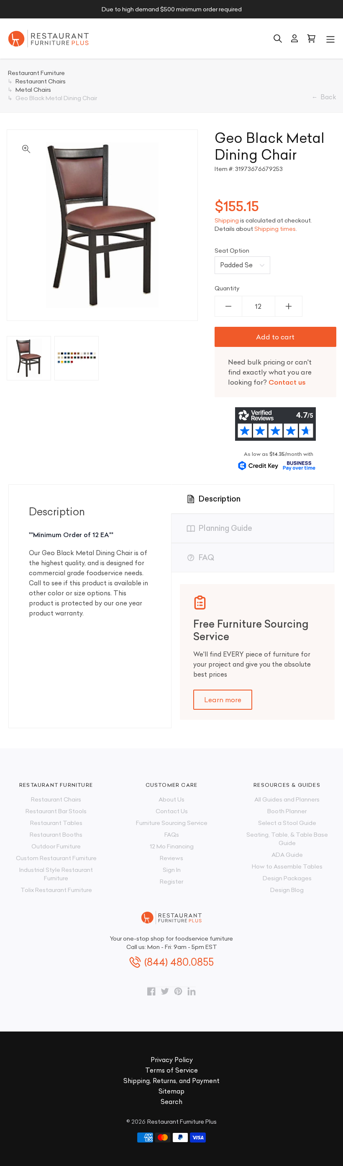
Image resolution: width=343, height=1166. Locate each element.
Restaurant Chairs (56, 799)
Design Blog (287, 890)
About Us (171, 799)
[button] (330, 38)
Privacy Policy (172, 1060)
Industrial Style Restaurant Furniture (56, 874)
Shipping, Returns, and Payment (171, 1081)
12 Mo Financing (172, 846)
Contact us (287, 382)
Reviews (171, 858)
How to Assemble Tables (287, 866)
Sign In (172, 870)
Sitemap (171, 1091)
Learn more (222, 699)
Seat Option (232, 250)
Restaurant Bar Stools (56, 811)
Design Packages (287, 878)
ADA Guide (287, 854)
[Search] (277, 38)
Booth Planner (287, 811)
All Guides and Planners (287, 799)
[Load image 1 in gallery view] (29, 358)
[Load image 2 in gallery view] (76, 358)
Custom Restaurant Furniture (56, 858)
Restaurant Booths (56, 834)
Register (171, 881)
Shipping (227, 220)
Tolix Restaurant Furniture (56, 890)
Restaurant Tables (56, 823)
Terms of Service (171, 1070)
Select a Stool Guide (287, 823)
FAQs (171, 834)
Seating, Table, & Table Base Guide (287, 839)
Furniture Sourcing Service (171, 823)
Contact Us (172, 811)
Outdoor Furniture (56, 846)
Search (171, 1102)
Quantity (227, 288)
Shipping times (275, 229)
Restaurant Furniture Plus (182, 1121)
